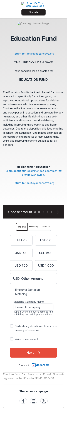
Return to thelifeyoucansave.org (33, 53)
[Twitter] (44, 401)
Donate (33, 12)
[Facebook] (23, 401)
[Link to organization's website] (33, 4)
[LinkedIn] (33, 401)
